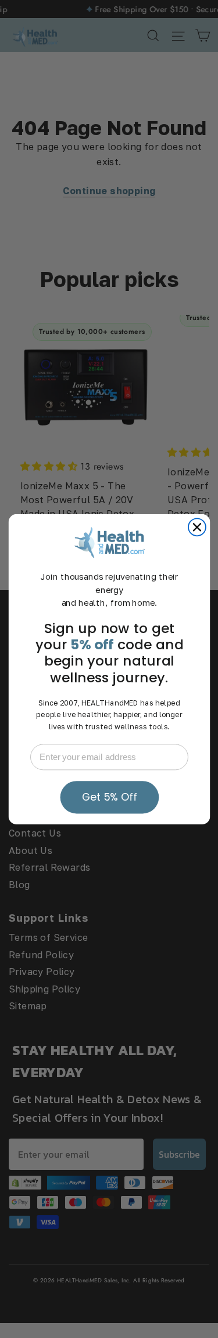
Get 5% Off (109, 797)
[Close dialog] (196, 527)
